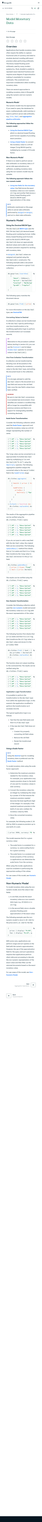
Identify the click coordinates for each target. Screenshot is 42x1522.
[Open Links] (39, 2)
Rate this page (10, 37)
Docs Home (9, 14)
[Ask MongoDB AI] (35, 8)
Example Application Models (29, 14)
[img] (7, 41)
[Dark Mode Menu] (38, 8)
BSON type (24, 229)
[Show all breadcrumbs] (17, 14)
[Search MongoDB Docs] (32, 8)
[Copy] (34, 273)
